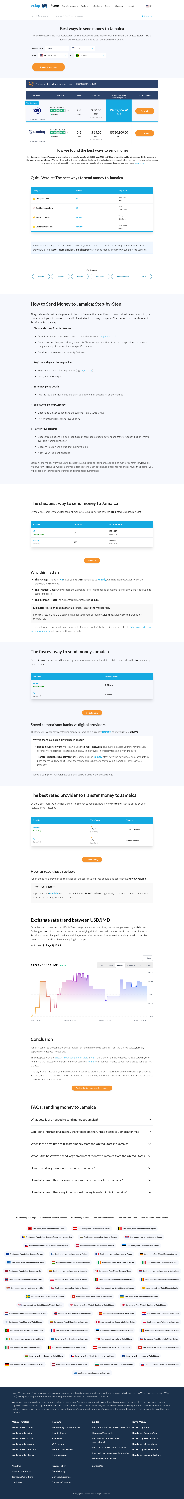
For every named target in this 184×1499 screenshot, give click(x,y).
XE (77, 198)
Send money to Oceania (103, 1217)
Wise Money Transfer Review (66, 1427)
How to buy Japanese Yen (144, 1432)
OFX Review (58, 1443)
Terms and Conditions (22, 1476)
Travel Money (139, 1421)
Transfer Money (69, 6)
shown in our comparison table (71, 1057)
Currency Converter (61, 1482)
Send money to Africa (127, 1217)
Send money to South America (53, 1217)
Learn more (139, 163)
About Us (16, 1465)
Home (33, 16)
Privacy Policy (59, 1465)
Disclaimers (148, 16)
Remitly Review (59, 1432)
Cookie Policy (58, 1471)
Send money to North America (154, 1217)
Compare (119, 6)
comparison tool (107, 336)
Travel (107, 6)
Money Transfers (20, 1421)
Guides (96, 6)
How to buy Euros (140, 1427)
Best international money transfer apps (111, 1427)
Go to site (145, 111)
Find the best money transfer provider (92, 1088)
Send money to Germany (24, 1449)
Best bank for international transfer (109, 1447)
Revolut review (59, 1454)
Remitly (79, 217)
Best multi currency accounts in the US (110, 1452)
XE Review (57, 1438)
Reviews (84, 6)
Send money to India (22, 1432)
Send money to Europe (26, 1217)
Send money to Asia (80, 1217)
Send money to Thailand (23, 1438)
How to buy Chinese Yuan (144, 1443)
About (131, 6)
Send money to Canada (23, 1427)
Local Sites (17, 1482)
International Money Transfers (50, 16)
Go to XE (92, 560)
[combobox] (83, 48)
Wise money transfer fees (104, 1458)
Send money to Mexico (23, 1454)
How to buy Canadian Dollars (146, 1454)
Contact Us (97, 1465)
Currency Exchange (61, 1476)
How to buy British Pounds (145, 1449)
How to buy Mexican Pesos (145, 1438)
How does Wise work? (102, 1432)
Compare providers (48, 67)
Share (149, 958)
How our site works (21, 1471)
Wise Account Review (62, 1449)
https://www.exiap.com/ (38, 1393)
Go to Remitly (92, 713)
